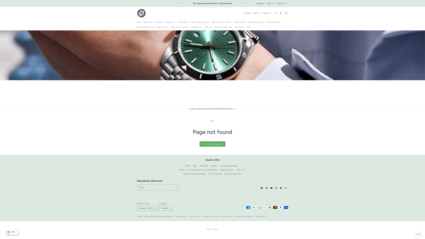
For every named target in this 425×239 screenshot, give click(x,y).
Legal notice (260, 216)
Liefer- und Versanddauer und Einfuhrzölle (198, 170)
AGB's (187, 166)
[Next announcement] (242, 3)
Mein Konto (212, 229)
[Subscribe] (176, 187)
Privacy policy (195, 216)
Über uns (240, 170)
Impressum (204, 166)
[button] (275, 13)
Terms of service (211, 216)
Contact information (244, 216)
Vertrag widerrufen (232, 174)
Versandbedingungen (229, 166)
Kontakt (214, 166)
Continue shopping (212, 144)
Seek (195, 166)
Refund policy (181, 216)
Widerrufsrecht (227, 170)
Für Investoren (215, 174)
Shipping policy (227, 216)
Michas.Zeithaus (150, 216)
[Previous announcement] (183, 3)
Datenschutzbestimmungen (194, 174)
